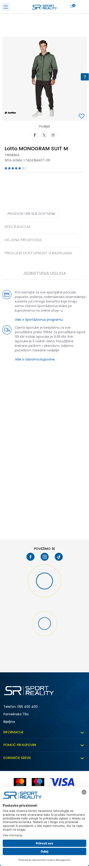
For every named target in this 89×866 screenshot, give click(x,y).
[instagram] (45, 557)
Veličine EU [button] (12, 186)
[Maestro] (38, 782)
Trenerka (12, 155)
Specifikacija (18, 227)
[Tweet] (44, 134)
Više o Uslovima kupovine (35, 359)
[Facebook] (34, 134)
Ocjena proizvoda (23, 240)
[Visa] (62, 782)
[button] (82, 116)
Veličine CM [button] (44, 186)
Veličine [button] (27, 186)
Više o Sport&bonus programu (39, 319)
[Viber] (53, 134)
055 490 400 (27, 706)
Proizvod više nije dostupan (31, 213)
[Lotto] (10, 112)
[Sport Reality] (44, 8)
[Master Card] (20, 782)
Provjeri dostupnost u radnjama (38, 253)
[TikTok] (59, 557)
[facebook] (30, 557)
